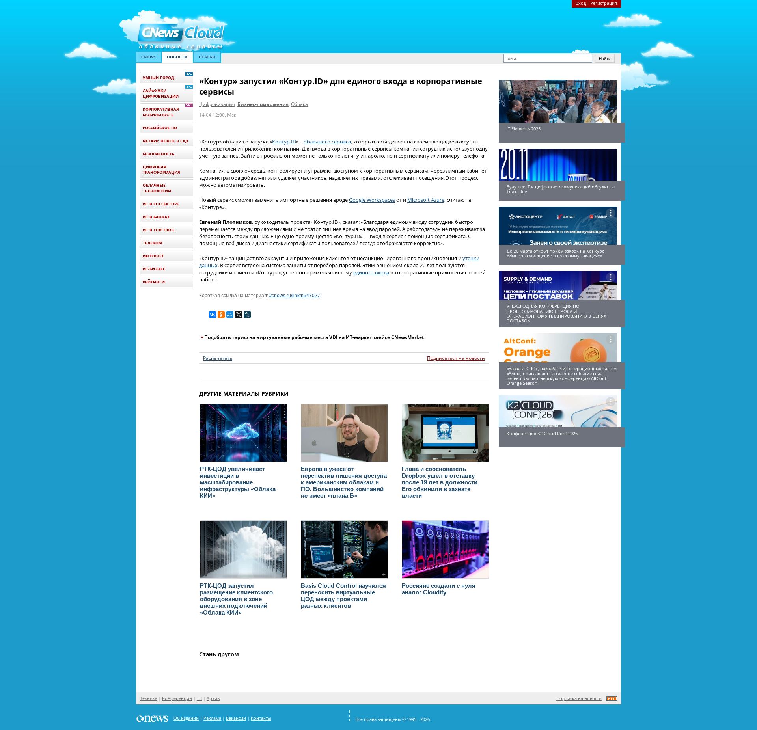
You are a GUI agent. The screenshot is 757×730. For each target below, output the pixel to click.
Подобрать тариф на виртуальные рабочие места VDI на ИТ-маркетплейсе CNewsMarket (314, 337)
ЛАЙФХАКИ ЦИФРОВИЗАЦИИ (161, 93)
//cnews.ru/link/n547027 (294, 295)
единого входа (371, 272)
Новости (177, 57)
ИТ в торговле (159, 230)
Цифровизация (217, 104)
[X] (238, 314)
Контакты (261, 718)
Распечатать (217, 358)
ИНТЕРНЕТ (153, 256)
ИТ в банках (156, 217)
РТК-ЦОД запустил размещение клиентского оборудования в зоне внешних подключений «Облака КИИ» (236, 599)
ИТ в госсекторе (161, 204)
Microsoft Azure (425, 199)
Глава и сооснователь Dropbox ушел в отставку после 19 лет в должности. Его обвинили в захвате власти (440, 482)
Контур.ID (284, 141)
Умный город (158, 77)
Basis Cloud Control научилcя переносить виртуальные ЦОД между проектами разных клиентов (343, 595)
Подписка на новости (579, 698)
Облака (299, 104)
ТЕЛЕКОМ (152, 243)
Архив (213, 698)
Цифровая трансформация (161, 169)
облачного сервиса (327, 141)
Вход (581, 3)
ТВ (199, 698)
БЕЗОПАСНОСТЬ (158, 153)
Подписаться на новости (456, 358)
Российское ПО (160, 127)
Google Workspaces (372, 199)
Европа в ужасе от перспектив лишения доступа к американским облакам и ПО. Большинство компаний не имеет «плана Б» (344, 482)
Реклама (212, 718)
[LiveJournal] (247, 314)
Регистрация (603, 3)
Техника (148, 698)
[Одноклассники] (221, 314)
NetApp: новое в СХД (165, 140)
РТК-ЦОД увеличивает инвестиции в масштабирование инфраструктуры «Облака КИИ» (238, 482)
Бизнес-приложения (263, 104)
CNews (148, 57)
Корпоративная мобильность (161, 111)
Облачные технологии (157, 188)
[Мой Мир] (229, 314)
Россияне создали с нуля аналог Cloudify (438, 589)
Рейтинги (154, 282)
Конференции (177, 698)
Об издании (186, 718)
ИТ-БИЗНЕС (154, 269)
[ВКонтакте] (212, 314)
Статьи (207, 57)
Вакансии (236, 718)
